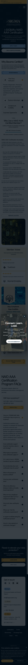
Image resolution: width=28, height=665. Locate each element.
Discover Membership (14, 341)
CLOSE (24, 316)
